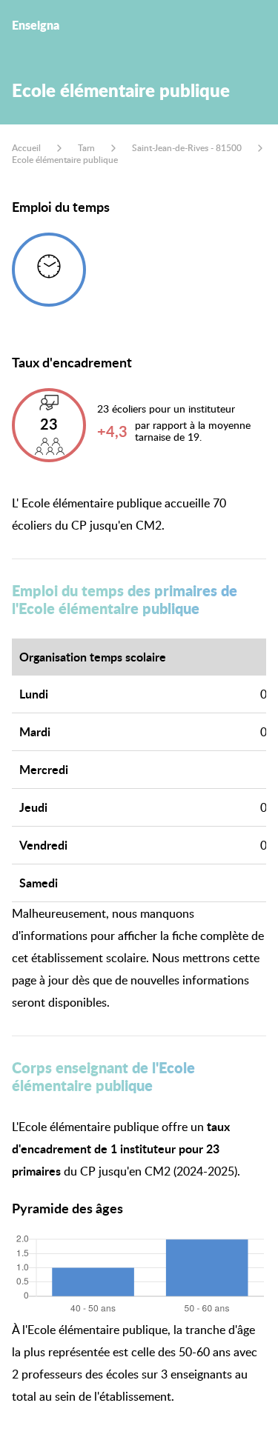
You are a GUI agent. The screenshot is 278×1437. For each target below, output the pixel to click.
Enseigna (35, 24)
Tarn (86, 147)
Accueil (26, 147)
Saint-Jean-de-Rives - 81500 (187, 147)
